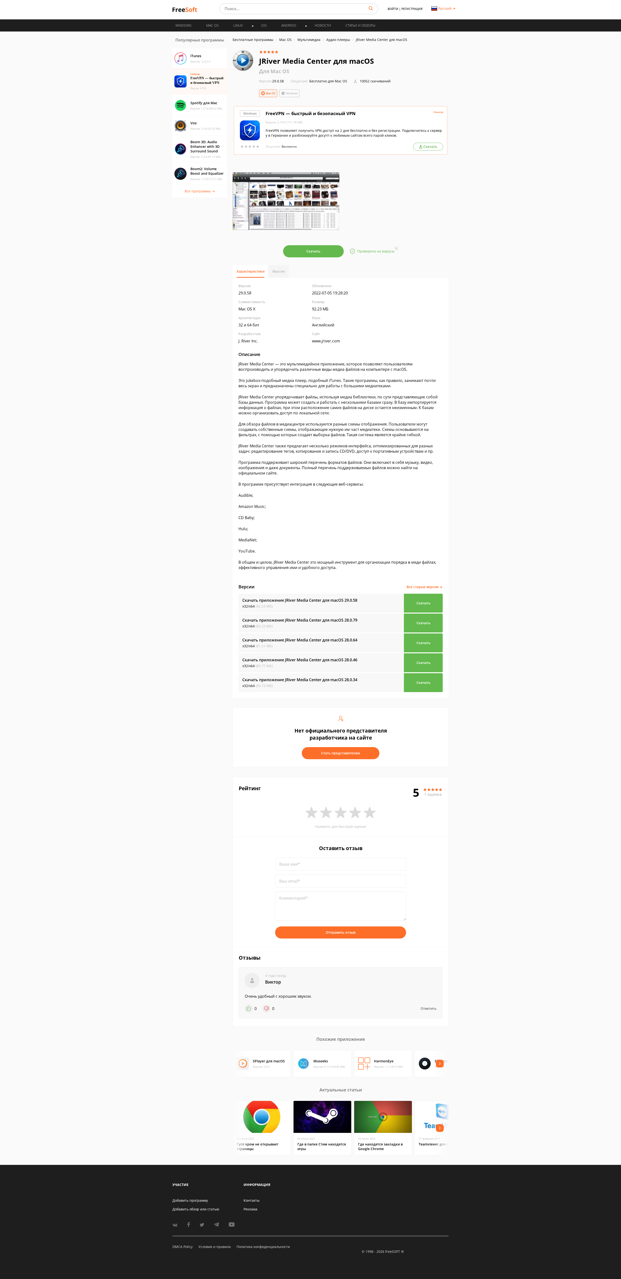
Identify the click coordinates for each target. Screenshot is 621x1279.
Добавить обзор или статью (195, 1209)
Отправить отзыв (340, 932)
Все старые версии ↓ (425, 586)
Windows (292, 93)
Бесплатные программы (253, 39)
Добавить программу (190, 1200)
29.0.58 (271, 81)
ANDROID (288, 25)
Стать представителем (340, 753)
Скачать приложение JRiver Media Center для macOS (299, 600)
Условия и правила (214, 1246)
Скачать (313, 251)
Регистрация (412, 9)
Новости (323, 25)
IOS (264, 25)
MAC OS (212, 25)
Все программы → (200, 191)
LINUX (238, 25)
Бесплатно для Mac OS (328, 81)
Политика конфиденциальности (263, 1246)
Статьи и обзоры (360, 25)
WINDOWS (183, 25)
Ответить (428, 1008)
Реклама (250, 1209)
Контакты (252, 1200)
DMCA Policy (182, 1246)
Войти (393, 9)
